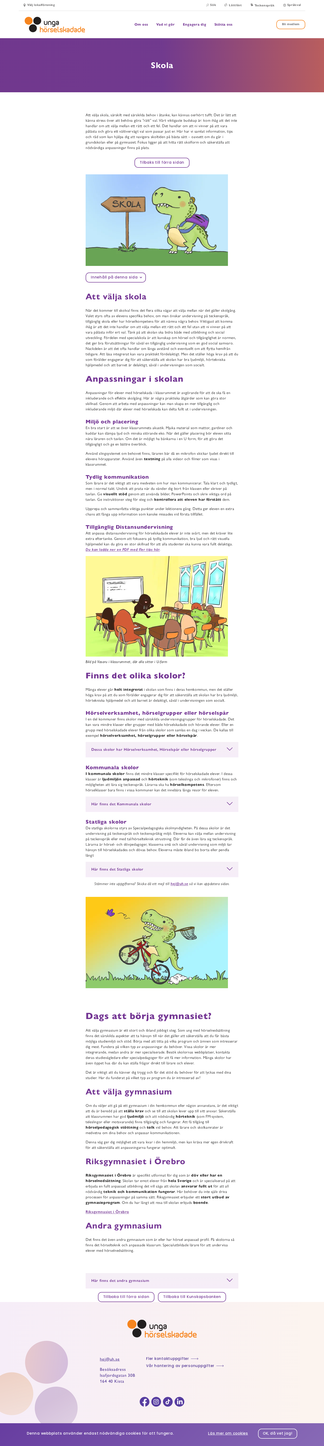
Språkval (294, 5)
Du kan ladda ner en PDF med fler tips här (123, 549)
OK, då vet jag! (277, 1434)
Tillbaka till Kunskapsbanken (192, 1297)
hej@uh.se (179, 883)
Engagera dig (194, 25)
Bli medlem (291, 24)
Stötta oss (223, 24)
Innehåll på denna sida (114, 277)
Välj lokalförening (41, 5)
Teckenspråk (265, 5)
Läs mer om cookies (228, 1434)
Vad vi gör (165, 25)
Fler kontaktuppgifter (167, 1359)
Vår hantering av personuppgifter (180, 1366)
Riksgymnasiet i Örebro (107, 1212)
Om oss (141, 25)
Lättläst (235, 5)
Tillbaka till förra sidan (126, 1297)
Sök (213, 5)
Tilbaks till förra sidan (162, 163)
